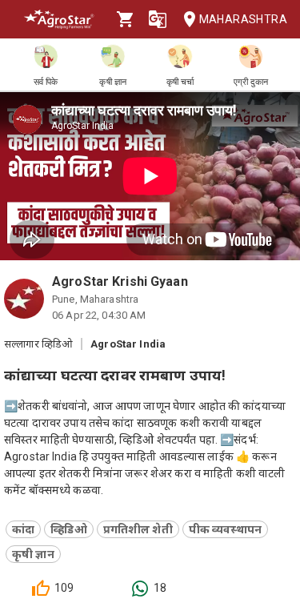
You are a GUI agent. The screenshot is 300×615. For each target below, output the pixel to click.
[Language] (158, 19)
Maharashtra (243, 19)
